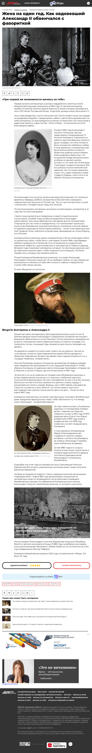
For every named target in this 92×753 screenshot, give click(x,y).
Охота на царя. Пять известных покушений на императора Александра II (46, 529)
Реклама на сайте (24, 697)
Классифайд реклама (80, 697)
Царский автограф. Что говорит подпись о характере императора (37, 624)
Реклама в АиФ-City (62, 697)
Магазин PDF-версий (56, 692)
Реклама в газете (79, 695)
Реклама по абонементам (43, 697)
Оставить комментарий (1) (71, 565)
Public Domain (45, 456)
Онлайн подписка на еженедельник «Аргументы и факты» (40, 695)
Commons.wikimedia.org (11, 88)
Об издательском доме (27, 692)
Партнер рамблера (38, 744)
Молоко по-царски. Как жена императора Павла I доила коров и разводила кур (42, 609)
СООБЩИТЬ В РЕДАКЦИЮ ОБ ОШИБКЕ (61, 700)
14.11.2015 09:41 (7, 10)
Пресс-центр (42, 692)
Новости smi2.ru (10, 684)
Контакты (67, 695)
